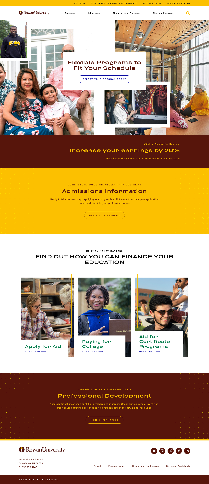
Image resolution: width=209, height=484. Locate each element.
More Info (32, 351)
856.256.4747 (29, 467)
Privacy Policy (116, 466)
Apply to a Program (104, 215)
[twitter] (171, 451)
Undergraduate (128, 3)
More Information (104, 420)
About (97, 466)
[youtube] (154, 451)
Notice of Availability (178, 466)
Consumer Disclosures (145, 466)
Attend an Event (152, 3)
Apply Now (79, 3)
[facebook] (179, 451)
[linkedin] (187, 451)
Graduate (112, 3)
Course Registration (178, 3)
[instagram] (162, 451)
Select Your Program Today (104, 79)
